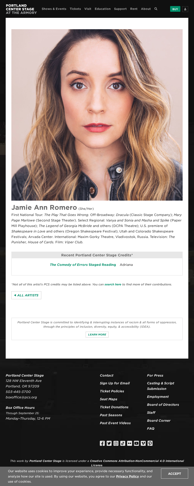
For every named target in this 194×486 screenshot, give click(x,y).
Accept (174, 474)
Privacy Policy (127, 476)
